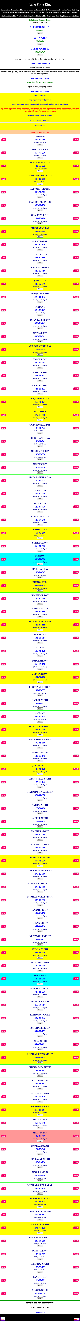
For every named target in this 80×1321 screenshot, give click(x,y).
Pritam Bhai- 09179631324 (40, 78)
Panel (76, 140)
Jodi (3, 140)
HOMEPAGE (40, 1312)
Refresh (40, 33)
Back (2, 1319)
